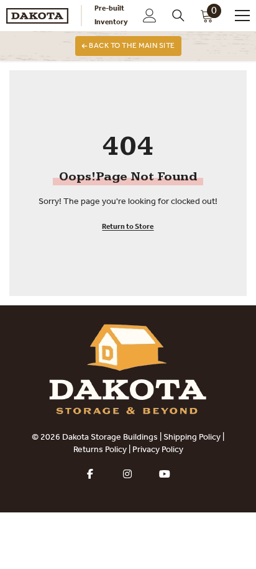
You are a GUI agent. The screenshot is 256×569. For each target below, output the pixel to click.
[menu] (242, 15)
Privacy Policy (157, 450)
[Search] (178, 15)
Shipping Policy (192, 438)
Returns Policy (100, 450)
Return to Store (127, 227)
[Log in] (150, 15)
